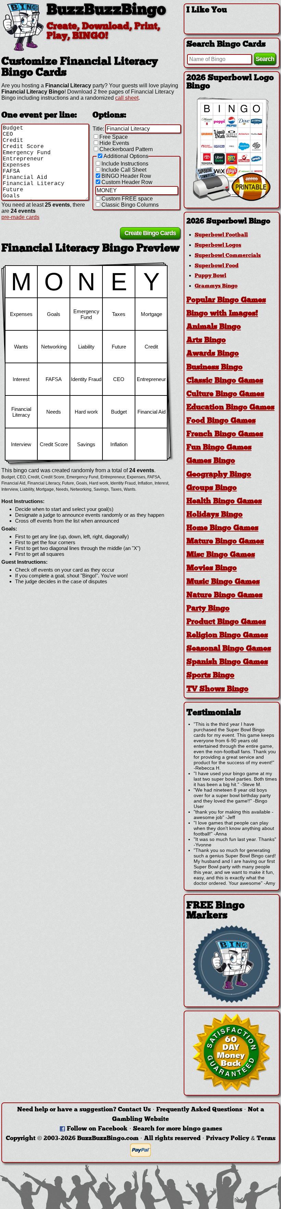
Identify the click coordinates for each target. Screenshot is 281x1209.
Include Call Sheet (123, 170)
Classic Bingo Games (224, 381)
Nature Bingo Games (224, 595)
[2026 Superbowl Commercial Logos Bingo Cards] (232, 199)
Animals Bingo (213, 327)
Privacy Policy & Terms (241, 1138)
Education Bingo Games (230, 408)
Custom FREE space (127, 199)
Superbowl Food (217, 266)
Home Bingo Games (222, 528)
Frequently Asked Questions (199, 1110)
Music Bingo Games (223, 582)
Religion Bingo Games (227, 635)
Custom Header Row (126, 182)
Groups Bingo (211, 488)
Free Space (113, 137)
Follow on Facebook (97, 1129)
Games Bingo (210, 461)
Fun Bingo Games (219, 448)
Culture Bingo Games (225, 394)
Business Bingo (214, 367)
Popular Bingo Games (226, 300)
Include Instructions (124, 164)
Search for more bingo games (177, 1129)
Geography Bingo (218, 475)
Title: (98, 129)
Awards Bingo (212, 354)
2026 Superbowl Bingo (228, 221)
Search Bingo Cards (226, 44)
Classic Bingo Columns (130, 205)
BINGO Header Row (126, 176)
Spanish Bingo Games (227, 662)
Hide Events (114, 143)
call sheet (126, 98)
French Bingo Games (224, 434)
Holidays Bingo (214, 515)
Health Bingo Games (224, 501)
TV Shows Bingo (217, 689)
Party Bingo (208, 609)
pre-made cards (20, 217)
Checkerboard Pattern (126, 149)
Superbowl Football (221, 235)
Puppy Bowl (210, 276)
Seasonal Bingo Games (228, 649)
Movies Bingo (211, 568)
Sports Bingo (210, 676)
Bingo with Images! (222, 314)
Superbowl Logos (218, 245)
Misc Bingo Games (220, 555)
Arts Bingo (206, 340)
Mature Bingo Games (225, 542)
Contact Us (134, 1110)
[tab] (231, 221)
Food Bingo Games (221, 421)
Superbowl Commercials (228, 255)
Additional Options (125, 156)
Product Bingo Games (226, 622)
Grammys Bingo (216, 286)
